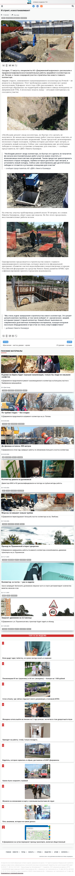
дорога (17, 559)
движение (10, 559)
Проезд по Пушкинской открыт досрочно (20, 546)
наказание (21, 490)
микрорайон (18, 390)
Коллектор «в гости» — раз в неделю (18, 582)
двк (9, 423)
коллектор (23, 18)
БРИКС (3, 18)
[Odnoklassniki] (6, 65)
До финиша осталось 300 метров (16, 446)
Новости (15, 852)
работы (14, 457)
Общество (48, 852)
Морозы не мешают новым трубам (17, 513)
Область (31, 852)
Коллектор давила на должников (16, 479)
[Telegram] (9, 65)
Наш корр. (16, 15)
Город (23, 852)
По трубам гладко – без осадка (15, 413)
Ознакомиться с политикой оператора (12, 873)
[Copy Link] (16, 65)
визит (3, 595)
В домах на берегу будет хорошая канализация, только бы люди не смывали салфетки (36, 376)
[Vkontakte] (3, 65)
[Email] (13, 65)
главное (4, 390)
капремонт (14, 423)
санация (20, 457)
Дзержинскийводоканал (13, 18)
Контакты (64, 852)
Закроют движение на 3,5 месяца (17, 618)
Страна (39, 852)
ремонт (25, 390)
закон (7, 490)
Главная (8, 852)
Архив (56, 852)
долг (3, 490)
